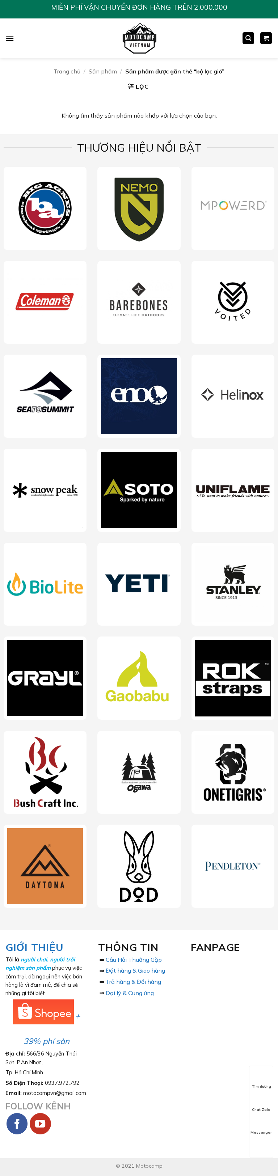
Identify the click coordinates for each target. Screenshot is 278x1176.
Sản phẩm (103, 71)
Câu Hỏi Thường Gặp (134, 959)
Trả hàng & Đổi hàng (133, 981)
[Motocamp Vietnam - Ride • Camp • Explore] (139, 38)
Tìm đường (261, 1086)
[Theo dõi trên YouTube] (40, 1123)
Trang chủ (67, 71)
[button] (9, 38)
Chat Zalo (261, 1109)
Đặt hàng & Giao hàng (135, 970)
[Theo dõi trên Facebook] (17, 1123)
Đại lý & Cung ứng (130, 993)
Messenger (261, 1132)
